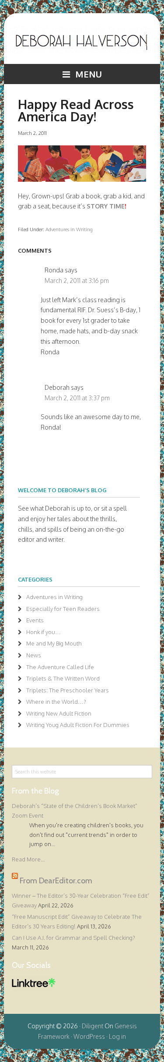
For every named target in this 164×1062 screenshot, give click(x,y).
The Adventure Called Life (60, 666)
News (33, 655)
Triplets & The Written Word (63, 678)
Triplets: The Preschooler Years (67, 690)
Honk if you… (43, 631)
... (53, 843)
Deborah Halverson (82, 45)
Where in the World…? (56, 701)
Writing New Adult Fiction (58, 713)
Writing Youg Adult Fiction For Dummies (77, 724)
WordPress (89, 1036)
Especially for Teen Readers (63, 608)
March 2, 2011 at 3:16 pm (77, 280)
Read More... (28, 859)
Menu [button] (88, 74)
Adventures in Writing (69, 229)
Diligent (92, 1026)
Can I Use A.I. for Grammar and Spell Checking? (73, 937)
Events (35, 620)
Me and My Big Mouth (54, 643)
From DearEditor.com (56, 880)
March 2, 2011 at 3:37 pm (77, 398)
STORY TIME (106, 206)
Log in (117, 1036)
